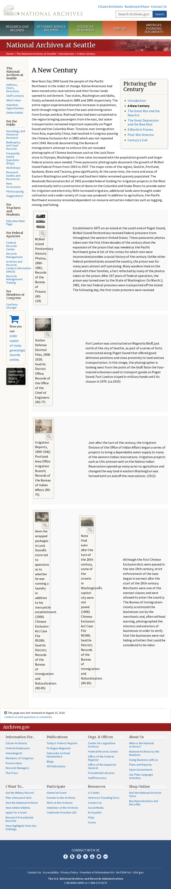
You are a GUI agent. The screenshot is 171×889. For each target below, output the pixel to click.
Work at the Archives (60, 803)
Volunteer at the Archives (62, 808)
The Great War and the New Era (144, 113)
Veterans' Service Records (51, 28)
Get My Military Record (20, 793)
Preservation (14, 763)
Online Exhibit (14, 112)
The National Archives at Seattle (36, 54)
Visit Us (120, 28)
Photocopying (15, 191)
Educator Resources (85, 28)
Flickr (105, 856)
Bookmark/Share (137, 6)
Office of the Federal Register (101, 758)
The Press (12, 773)
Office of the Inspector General (102, 766)
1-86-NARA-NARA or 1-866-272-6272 (85, 883)
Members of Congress (20, 758)
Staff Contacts (15, 96)
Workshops (13, 168)
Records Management (14, 255)
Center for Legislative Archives (101, 744)
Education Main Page (15, 222)
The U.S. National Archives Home (42, 10)
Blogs (50, 761)
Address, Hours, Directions (12, 88)
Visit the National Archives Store (145, 794)
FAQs (91, 817)
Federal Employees (18, 748)
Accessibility (51, 872)
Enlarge (43, 233)
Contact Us (159, 6)
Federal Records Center (11, 246)
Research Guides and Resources (13, 175)
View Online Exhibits (18, 808)
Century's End (137, 140)
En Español (94, 812)
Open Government (140, 769)
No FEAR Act (123, 872)
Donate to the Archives (61, 798)
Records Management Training (14, 279)
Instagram (78, 856)
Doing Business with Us (143, 760)
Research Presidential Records (19, 819)
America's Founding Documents (154, 28)
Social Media (96, 808)
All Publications (56, 766)
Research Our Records (17, 28)
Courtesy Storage (12, 306)
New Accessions (13, 185)
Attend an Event (57, 793)
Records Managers (17, 768)
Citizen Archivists (110, 6)
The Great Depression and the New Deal (143, 122)
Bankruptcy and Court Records (13, 145)
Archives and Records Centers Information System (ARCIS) (23, 266)
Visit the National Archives (22, 803)
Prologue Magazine (59, 748)
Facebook (65, 856)
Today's (62, 743)
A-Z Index (93, 793)
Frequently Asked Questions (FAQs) (13, 158)
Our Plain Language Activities (141, 776)
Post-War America (141, 135)
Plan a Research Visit (18, 798)
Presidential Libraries (101, 773)
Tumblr (85, 856)
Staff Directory (97, 778)
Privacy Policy (69, 872)
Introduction (66, 54)
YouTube (92, 856)
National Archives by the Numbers (144, 753)
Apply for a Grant (16, 812)
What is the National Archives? (141, 744)
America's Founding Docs (103, 798)
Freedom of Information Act (97, 872)
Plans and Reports (140, 764)
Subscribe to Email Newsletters (58, 754)
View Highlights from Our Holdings (21, 827)
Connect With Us (85, 850)
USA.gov (138, 872)
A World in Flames (140, 129)
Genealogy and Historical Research (15, 134)
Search (159, 14)
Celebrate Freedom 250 (61, 812)
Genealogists (14, 753)
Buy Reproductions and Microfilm (143, 802)
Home (10, 54)
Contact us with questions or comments (28, 717)
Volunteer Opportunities (15, 106)
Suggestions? (14, 196)
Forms (92, 822)
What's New (13, 100)
